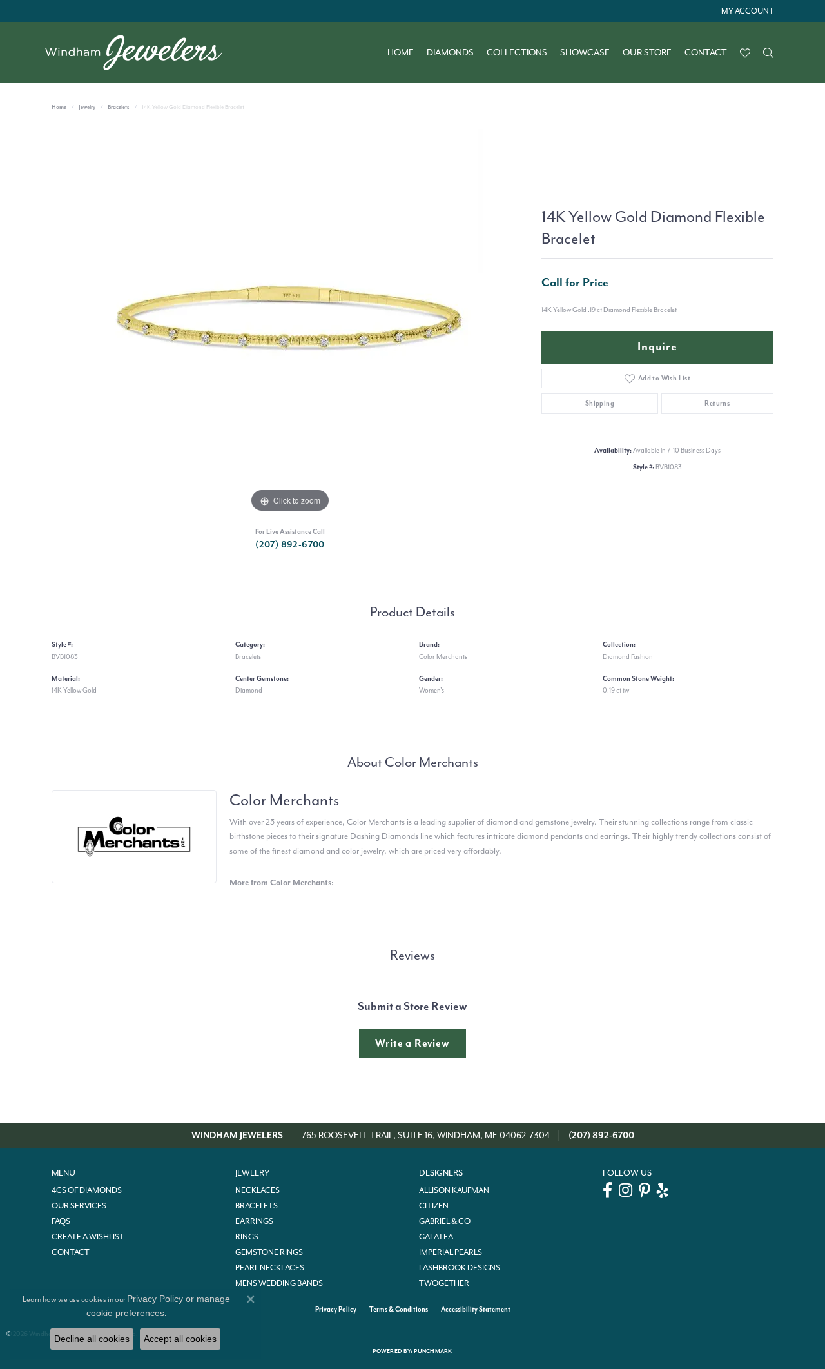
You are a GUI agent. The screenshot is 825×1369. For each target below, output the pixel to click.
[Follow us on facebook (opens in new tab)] (607, 1190)
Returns (717, 403)
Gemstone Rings (269, 1252)
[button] (746, 11)
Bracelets (119, 107)
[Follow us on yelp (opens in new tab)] (662, 1190)
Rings (246, 1237)
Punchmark (433, 1351)
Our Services (79, 1206)
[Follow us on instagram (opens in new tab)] (625, 1190)
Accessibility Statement (475, 1309)
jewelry (87, 107)
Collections (517, 53)
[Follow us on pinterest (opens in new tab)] (644, 1190)
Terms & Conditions (398, 1309)
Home (400, 53)
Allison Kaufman (454, 1190)
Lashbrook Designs (459, 1268)
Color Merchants (443, 657)
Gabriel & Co (445, 1221)
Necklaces (257, 1190)
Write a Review (412, 1043)
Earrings (254, 1221)
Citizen (434, 1206)
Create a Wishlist (88, 1237)
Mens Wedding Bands (279, 1283)
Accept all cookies (180, 1339)
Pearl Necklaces (269, 1268)
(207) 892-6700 (290, 544)
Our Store (647, 53)
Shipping (599, 403)
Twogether (444, 1283)
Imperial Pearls (450, 1252)
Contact (705, 53)
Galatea (436, 1237)
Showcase (585, 53)
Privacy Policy (335, 1309)
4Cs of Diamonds (87, 1190)
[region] (290, 322)
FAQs (61, 1221)
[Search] (768, 53)
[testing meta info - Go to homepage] (140, 52)
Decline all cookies (92, 1339)
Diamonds (450, 53)
